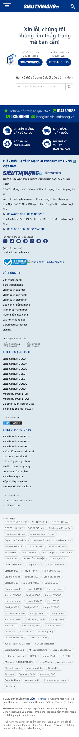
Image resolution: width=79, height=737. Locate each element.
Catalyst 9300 (33, 595)
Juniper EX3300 (13, 619)
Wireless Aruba (63, 540)
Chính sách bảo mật (14, 290)
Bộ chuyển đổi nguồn (60, 528)
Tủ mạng (9, 674)
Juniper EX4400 (34, 601)
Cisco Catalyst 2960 (14, 359)
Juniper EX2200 (51, 607)
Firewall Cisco (54, 668)
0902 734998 (35, 229)
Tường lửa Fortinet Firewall (18, 451)
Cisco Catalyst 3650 (14, 374)
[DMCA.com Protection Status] (12, 423)
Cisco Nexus (26, 631)
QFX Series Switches (15, 534)
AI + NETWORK (39, 522)
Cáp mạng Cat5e (27, 674)
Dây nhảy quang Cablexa (17, 461)
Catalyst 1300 (11, 583)
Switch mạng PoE (13, 476)
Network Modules (34, 668)
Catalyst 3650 (12, 607)
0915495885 (59, 62)
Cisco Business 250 (14, 650)
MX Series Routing (38, 650)
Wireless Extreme (57, 546)
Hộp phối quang (13, 601)
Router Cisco (11, 625)
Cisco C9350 (53, 601)
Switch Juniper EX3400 (16, 442)
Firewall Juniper (13, 668)
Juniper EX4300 (13, 595)
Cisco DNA (10, 686)
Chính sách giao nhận (15, 300)
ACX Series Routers (44, 643)
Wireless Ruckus (35, 546)
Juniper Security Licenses (17, 643)
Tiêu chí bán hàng (13, 285)
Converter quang (55, 589)
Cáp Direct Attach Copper (42, 534)
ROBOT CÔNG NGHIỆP (16, 522)
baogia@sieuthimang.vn (55, 117)
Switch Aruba (66, 552)
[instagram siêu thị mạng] (26, 241)
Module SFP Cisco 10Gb (16, 399)
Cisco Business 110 (14, 637)
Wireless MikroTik (13, 546)
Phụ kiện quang (45, 631)
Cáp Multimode (12, 576)
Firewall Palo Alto (13, 564)
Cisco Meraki (46, 662)
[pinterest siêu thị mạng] (39, 241)
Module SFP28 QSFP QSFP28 (20, 662)
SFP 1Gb (33, 656)
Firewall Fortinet (31, 571)
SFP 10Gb (67, 656)
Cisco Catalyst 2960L (15, 369)
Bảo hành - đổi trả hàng (16, 305)
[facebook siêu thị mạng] (6, 241)
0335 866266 (35, 214)
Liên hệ (7, 330)
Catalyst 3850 (31, 607)
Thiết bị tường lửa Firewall (18, 409)
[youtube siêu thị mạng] (19, 241)
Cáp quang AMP (13, 589)
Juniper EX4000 (31, 583)
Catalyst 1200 (31, 576)
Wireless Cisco (64, 662)
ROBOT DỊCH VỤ (36, 528)
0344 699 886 (16, 214)
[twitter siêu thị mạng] (13, 241)
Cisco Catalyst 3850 (14, 379)
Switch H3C (10, 552)
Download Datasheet (15, 325)
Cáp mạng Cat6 (47, 674)
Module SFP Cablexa (15, 613)
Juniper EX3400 (52, 571)
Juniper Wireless (50, 656)
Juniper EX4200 (53, 625)
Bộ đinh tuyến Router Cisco (18, 404)
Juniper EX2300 (35, 564)
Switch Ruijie (47, 552)
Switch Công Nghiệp (36, 619)
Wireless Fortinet (42, 540)
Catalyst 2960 (58, 619)
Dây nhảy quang (52, 576)
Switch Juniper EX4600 (16, 447)
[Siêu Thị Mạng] (41, 7)
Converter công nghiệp (16, 471)
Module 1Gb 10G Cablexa (17, 486)
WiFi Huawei (11, 558)
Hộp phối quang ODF (15, 481)
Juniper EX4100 (34, 589)
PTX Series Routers (14, 656)
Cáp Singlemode (56, 564)
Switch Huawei (28, 552)
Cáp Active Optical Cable (17, 540)
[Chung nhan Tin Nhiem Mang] (45, 262)
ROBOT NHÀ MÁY (14, 528)
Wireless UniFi (32, 680)
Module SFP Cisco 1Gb (15, 394)
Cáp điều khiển (12, 680)
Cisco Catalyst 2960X (15, 364)
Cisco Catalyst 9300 (14, 389)
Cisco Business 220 (37, 637)
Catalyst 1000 (11, 571)
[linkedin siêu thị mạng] (33, 241)
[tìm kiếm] (75, 6)
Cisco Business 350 (62, 650)
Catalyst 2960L (58, 613)
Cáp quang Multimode (15, 456)
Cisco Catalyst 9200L (15, 384)
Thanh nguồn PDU (59, 558)
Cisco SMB (10, 631)
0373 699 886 (16, 229)
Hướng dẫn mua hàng (15, 315)
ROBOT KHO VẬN (60, 522)
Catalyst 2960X (37, 613)
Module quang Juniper (55, 680)
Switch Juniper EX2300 (16, 437)
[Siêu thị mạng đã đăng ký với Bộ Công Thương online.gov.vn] (15, 262)
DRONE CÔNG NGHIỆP (33, 558)
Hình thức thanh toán (15, 310)
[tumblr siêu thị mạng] (46, 241)
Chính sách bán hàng (15, 295)
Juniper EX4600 (53, 595)
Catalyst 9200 (51, 583)
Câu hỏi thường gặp (14, 320)
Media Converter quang (16, 466)
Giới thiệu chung (12, 280)
